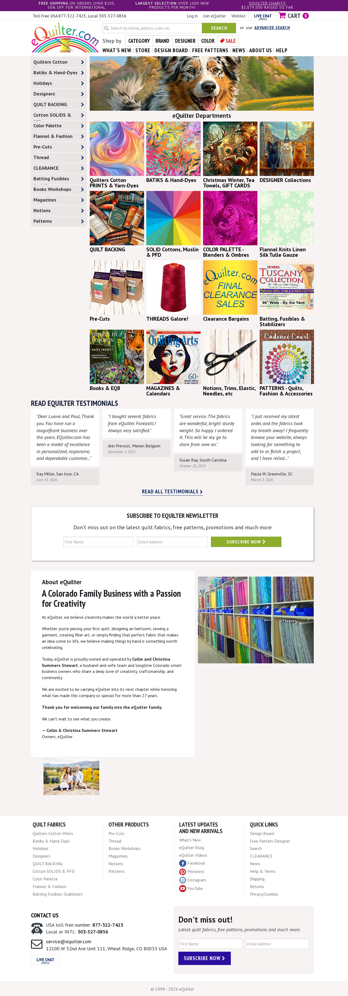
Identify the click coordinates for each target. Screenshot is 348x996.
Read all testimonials (171, 491)
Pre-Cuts (42, 147)
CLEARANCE (45, 168)
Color (208, 40)
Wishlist (238, 15)
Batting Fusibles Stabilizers (51, 179)
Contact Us (44, 915)
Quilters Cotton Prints (50, 63)
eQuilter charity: (267, 3)
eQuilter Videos (193, 855)
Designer (185, 40)
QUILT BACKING (50, 104)
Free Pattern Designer (270, 841)
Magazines (44, 200)
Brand (162, 40)
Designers (44, 94)
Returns (257, 886)
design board (171, 50)
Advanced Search (272, 27)
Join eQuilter (214, 15)
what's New (116, 50)
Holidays (42, 83)
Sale (231, 40)
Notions (42, 210)
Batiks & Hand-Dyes (55, 72)
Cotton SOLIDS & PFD (52, 116)
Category (139, 40)
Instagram (196, 880)
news (238, 50)
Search (219, 28)
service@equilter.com (68, 941)
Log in (192, 15)
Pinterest (195, 871)
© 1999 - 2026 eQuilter (172, 989)
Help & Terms (262, 871)
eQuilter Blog (191, 847)
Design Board (262, 833)
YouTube (195, 888)
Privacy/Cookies (264, 894)
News (255, 863)
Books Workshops (52, 189)
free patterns (210, 50)
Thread (41, 157)
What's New (190, 840)
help (282, 50)
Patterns (42, 221)
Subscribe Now (244, 542)
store (142, 50)
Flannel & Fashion (53, 136)
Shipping (257, 878)
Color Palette (47, 125)
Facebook (196, 863)
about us (260, 50)
